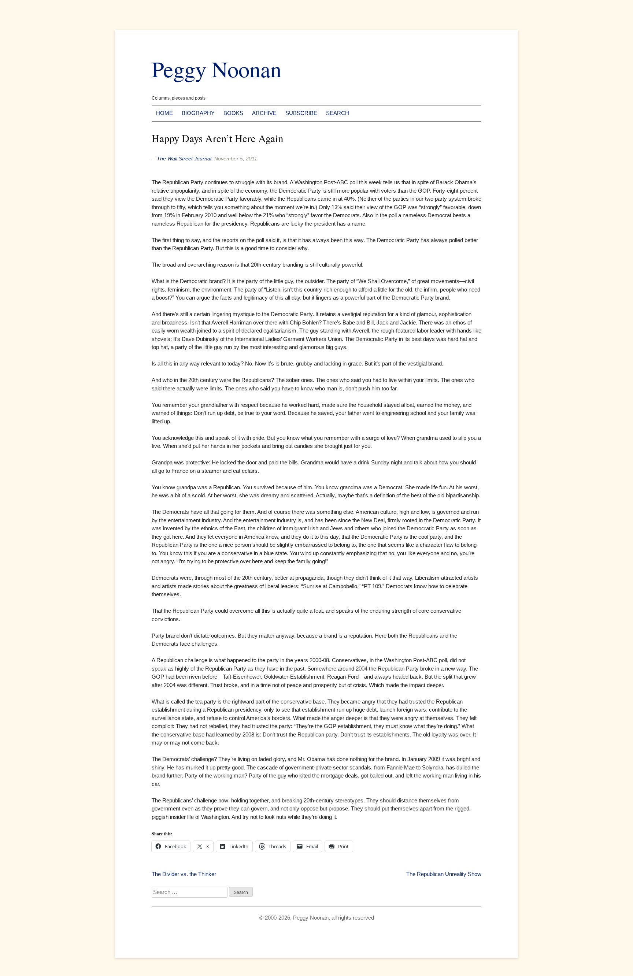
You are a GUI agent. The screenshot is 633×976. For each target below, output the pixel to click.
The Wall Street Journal (184, 159)
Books (233, 113)
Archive (264, 113)
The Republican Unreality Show (443, 874)
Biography (198, 113)
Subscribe (301, 113)
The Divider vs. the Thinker (184, 874)
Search (337, 113)
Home (164, 113)
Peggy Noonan (216, 69)
